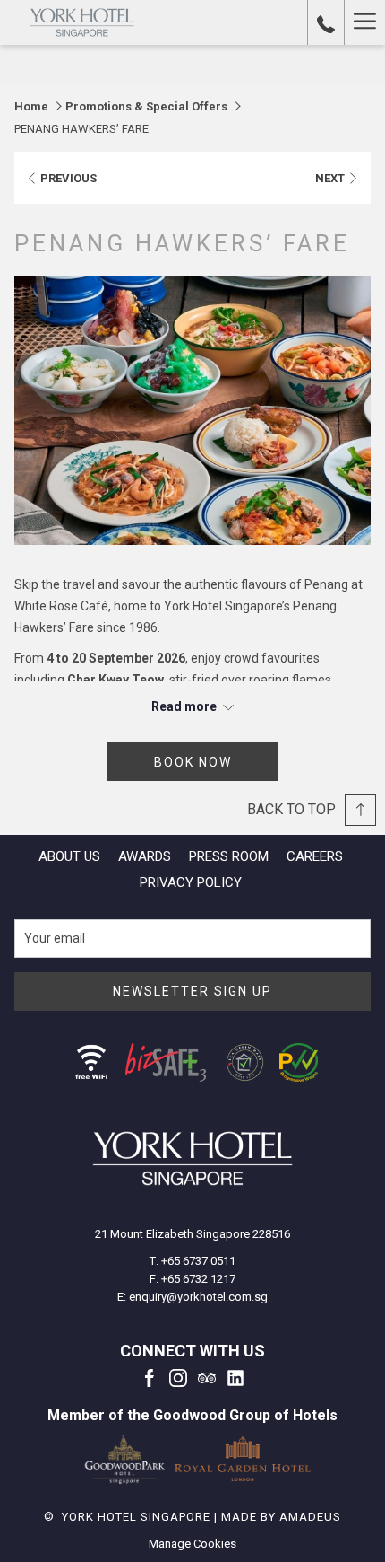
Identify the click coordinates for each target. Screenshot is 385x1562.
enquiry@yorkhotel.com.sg (198, 1296)
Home (31, 106)
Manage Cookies (192, 1543)
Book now (193, 762)
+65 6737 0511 (198, 1261)
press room (229, 856)
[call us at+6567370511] (326, 22)
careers (315, 856)
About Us (69, 856)
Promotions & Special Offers (146, 106)
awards (144, 856)
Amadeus (310, 1516)
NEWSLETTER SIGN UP (192, 991)
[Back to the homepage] (81, 22)
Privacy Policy (191, 882)
